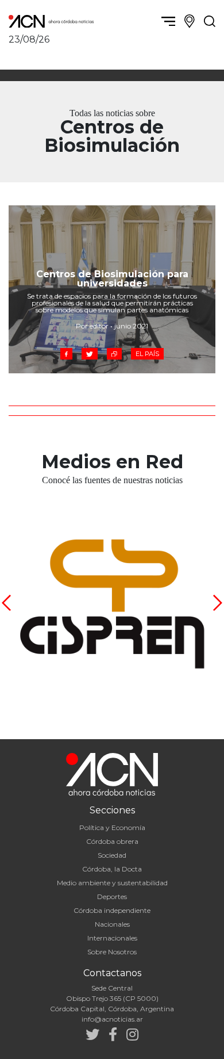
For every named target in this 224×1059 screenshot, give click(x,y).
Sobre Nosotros (112, 951)
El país (147, 354)
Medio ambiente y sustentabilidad (112, 882)
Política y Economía (112, 827)
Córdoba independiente (112, 910)
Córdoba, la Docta (112, 869)
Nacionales (112, 924)
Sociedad (112, 855)
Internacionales (112, 938)
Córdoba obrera (112, 841)
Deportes (112, 896)
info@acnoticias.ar (112, 1019)
